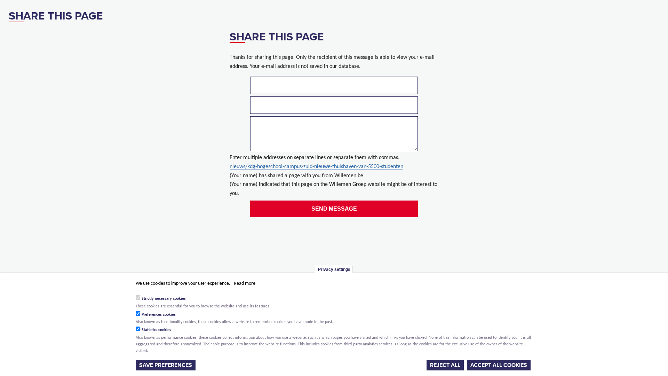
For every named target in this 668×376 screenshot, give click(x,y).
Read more (244, 283)
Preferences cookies (159, 314)
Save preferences (165, 365)
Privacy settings (334, 269)
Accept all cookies (498, 365)
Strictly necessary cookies (164, 299)
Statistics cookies (156, 330)
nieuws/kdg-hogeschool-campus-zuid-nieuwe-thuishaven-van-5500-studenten (316, 167)
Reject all (445, 365)
